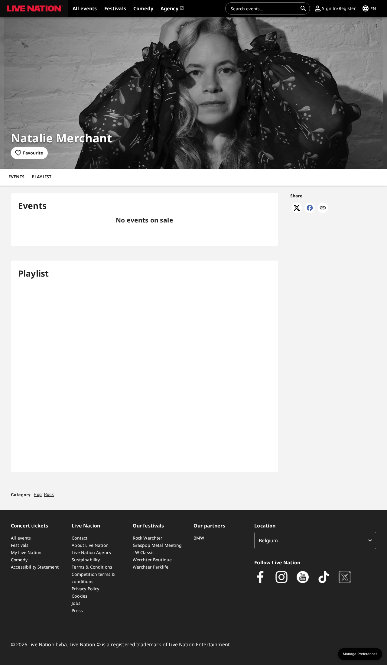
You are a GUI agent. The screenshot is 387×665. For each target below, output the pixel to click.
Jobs (76, 603)
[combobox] (264, 8)
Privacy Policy (85, 589)
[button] (34, 8)
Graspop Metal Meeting (157, 545)
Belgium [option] (268, 540)
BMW (199, 538)
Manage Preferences (360, 654)
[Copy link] (322, 208)
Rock (49, 494)
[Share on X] (296, 211)
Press (77, 610)
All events (21, 538)
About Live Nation (90, 545)
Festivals (19, 545)
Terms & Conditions (92, 567)
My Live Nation (26, 552)
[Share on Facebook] (309, 211)
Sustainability (86, 560)
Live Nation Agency (91, 552)
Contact (79, 538)
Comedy (19, 560)
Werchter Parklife (151, 567)
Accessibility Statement (35, 567)
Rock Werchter (148, 538)
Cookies (79, 596)
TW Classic (144, 552)
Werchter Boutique (152, 560)
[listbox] (315, 540)
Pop (37, 494)
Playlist (41, 177)
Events (16, 177)
